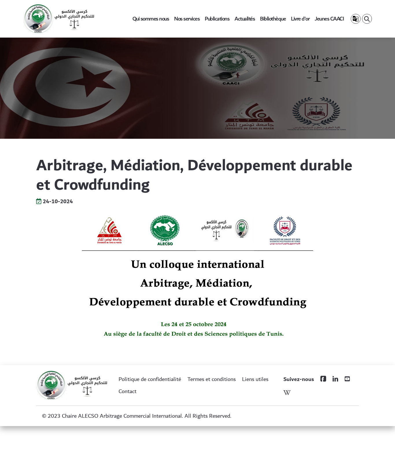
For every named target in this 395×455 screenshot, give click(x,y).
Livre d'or (300, 18)
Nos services (187, 18)
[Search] (367, 19)
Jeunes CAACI (329, 18)
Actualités (245, 18)
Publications (217, 18)
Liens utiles (255, 379)
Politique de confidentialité (150, 379)
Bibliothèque (273, 18)
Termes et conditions (211, 379)
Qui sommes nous (150, 18)
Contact (127, 391)
